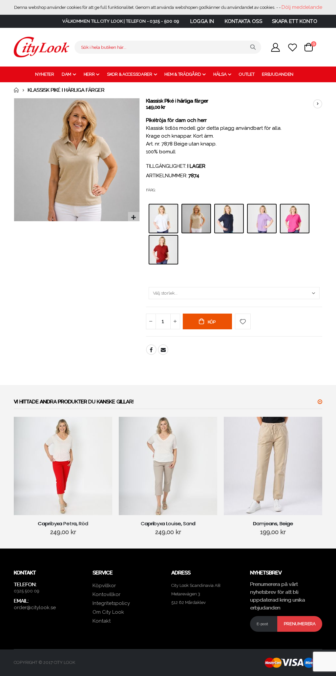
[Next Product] (317, 103)
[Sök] (253, 47)
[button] (133, 217)
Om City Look (108, 612)
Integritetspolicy (111, 603)
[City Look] (42, 47)
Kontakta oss (243, 21)
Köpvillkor (104, 586)
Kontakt (102, 621)
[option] (163, 218)
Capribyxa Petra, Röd (63, 523)
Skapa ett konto (294, 21)
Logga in (202, 21)
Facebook (151, 349)
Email (163, 349)
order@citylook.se (35, 607)
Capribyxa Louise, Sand (168, 523)
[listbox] (234, 236)
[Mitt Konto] (275, 47)
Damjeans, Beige (273, 523)
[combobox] (167, 47)
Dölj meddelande (302, 7)
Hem (16, 90)
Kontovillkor (106, 594)
